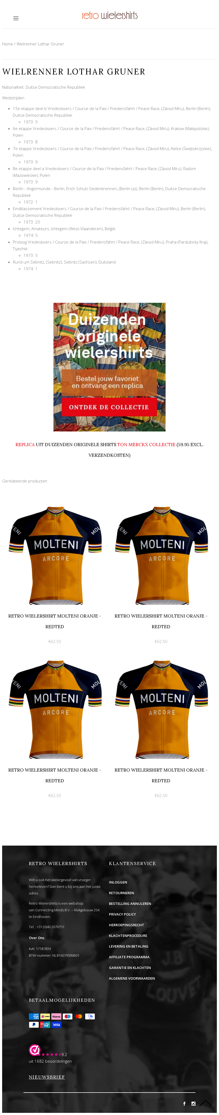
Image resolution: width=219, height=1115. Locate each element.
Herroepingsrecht (126, 924)
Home (7, 43)
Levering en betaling (128, 946)
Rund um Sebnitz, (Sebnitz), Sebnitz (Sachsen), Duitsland (64, 262)
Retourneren (121, 892)
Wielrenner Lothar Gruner (40, 43)
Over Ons (36, 937)
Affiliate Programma (129, 957)
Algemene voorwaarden (132, 978)
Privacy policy (122, 914)
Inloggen (118, 882)
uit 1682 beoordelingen (50, 1061)
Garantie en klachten (130, 967)
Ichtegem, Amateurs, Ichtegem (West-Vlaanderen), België (64, 228)
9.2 (64, 1054)
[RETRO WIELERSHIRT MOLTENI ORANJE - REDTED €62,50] (55, 501)
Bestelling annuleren (130, 903)
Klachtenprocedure (128, 935)
